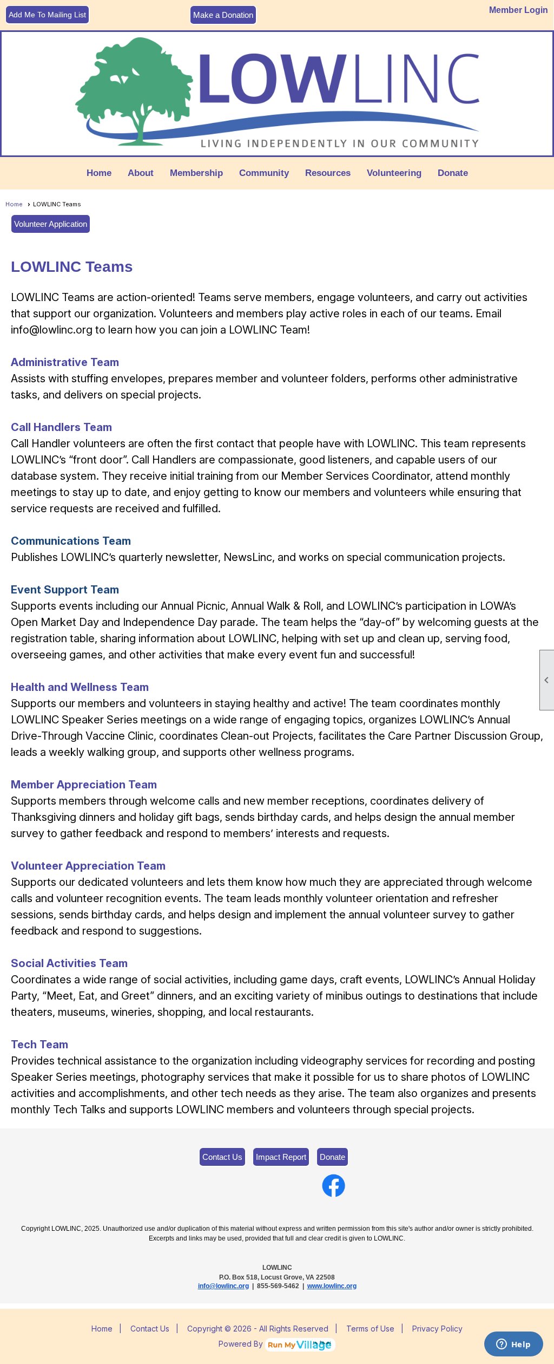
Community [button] (264, 173)
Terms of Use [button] (370, 1328)
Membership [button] (196, 173)
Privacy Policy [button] (437, 1328)
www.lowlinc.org (332, 1286)
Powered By (242, 1343)
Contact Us (222, 1156)
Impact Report (281, 1156)
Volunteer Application (50, 224)
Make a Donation (223, 14)
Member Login (518, 10)
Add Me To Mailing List (47, 14)
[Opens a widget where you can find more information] (513, 1345)
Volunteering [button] (394, 173)
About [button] (141, 173)
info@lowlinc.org (223, 1286)
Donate (332, 1156)
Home (99, 173)
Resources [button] (328, 173)
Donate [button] (453, 173)
